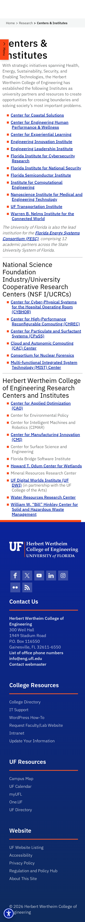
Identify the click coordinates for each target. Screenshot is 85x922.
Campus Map (21, 778)
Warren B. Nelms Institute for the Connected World (42, 216)
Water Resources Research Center (43, 497)
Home (10, 23)
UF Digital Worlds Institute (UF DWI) (40, 482)
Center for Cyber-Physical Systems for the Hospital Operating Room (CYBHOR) (44, 307)
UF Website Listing (26, 847)
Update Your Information (32, 741)
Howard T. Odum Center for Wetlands (46, 466)
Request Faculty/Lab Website (36, 725)
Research (26, 23)
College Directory (25, 702)
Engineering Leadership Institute (42, 148)
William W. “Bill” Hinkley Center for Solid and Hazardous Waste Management (44, 509)
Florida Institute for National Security (46, 168)
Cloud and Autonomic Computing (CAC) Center (42, 345)
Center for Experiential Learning (41, 134)
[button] (8, 913)
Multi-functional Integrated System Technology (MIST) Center (44, 365)
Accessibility (20, 855)
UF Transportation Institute (36, 206)
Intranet (16, 733)
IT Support (18, 709)
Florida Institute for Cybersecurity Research (43, 158)
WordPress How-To (26, 717)
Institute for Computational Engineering (37, 184)
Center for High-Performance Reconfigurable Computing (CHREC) (45, 321)
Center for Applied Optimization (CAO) (41, 405)
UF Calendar (20, 786)
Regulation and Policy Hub (33, 870)
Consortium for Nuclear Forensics (42, 355)
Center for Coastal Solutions (37, 115)
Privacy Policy (22, 863)
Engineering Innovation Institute (41, 141)
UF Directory (20, 809)
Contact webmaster (27, 664)
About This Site (23, 878)
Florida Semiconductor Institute (41, 175)
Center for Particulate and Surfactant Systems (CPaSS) (46, 333)
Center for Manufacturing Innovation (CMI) (45, 437)
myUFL (15, 794)
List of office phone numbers (36, 652)
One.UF (15, 802)
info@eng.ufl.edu (25, 658)
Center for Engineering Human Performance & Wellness (39, 124)
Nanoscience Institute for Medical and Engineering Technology (47, 197)
